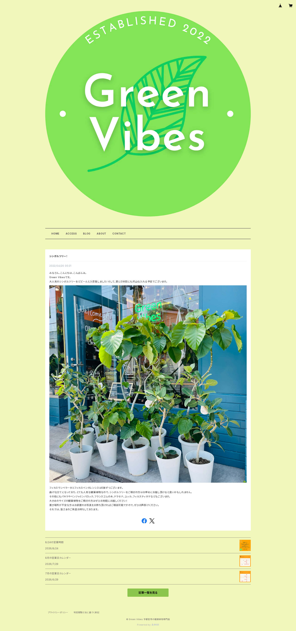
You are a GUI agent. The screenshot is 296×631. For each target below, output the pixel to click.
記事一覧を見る (148, 592)
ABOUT (101, 233)
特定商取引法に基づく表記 (86, 612)
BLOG (86, 233)
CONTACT (119, 233)
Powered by (144, 624)
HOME (55, 233)
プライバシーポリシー (58, 612)
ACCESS (71, 233)
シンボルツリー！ (58, 256)
